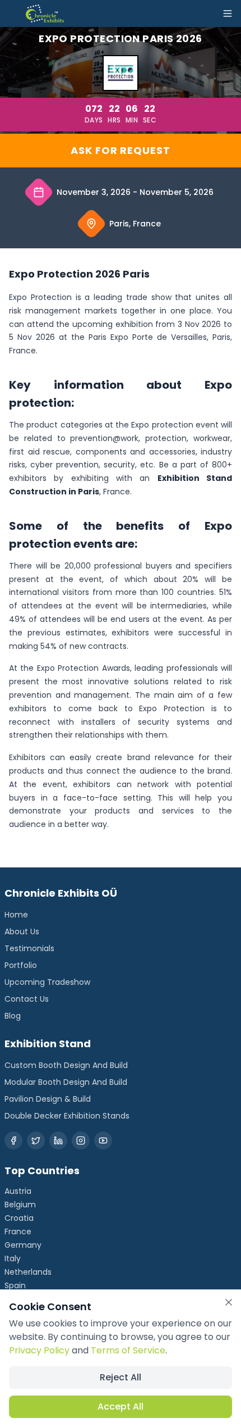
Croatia (19, 1218)
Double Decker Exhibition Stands (66, 1115)
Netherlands (28, 1272)
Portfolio (20, 965)
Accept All (120, 1406)
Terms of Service (128, 1350)
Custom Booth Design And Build (66, 1065)
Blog (12, 1015)
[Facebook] (13, 1140)
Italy (12, 1258)
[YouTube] (103, 1140)
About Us (21, 931)
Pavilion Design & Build (47, 1099)
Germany (22, 1245)
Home (16, 914)
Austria (17, 1191)
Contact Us (26, 999)
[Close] (228, 1302)
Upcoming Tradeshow (47, 982)
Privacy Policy (39, 1350)
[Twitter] (36, 1140)
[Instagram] (81, 1140)
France (17, 1231)
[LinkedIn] (58, 1140)
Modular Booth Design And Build (65, 1082)
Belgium (20, 1204)
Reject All (120, 1377)
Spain (15, 1285)
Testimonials (29, 948)
